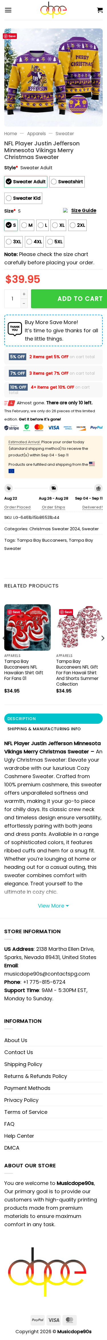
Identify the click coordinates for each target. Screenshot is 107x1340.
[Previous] (4, 649)
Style (11, 167)
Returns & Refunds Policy (35, 1076)
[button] (8, 10)
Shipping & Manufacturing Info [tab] (44, 729)
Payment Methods (27, 1088)
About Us (15, 1040)
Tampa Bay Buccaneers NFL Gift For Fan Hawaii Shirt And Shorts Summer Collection (77, 673)
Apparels (36, 134)
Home (10, 134)
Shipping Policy (23, 1064)
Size (10, 211)
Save (12, 36)
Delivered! (92, 507)
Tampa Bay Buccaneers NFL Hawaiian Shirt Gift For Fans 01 (23, 670)
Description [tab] (21, 718)
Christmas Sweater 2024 (54, 529)
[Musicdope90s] (53, 10)
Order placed (17, 507)
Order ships (53, 507)
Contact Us (18, 1052)
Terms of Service (25, 1112)
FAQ (9, 1123)
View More (51, 905)
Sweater (65, 134)
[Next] (102, 649)
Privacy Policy (21, 1100)
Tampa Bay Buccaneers (42, 540)
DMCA (11, 1147)
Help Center (19, 1135)
